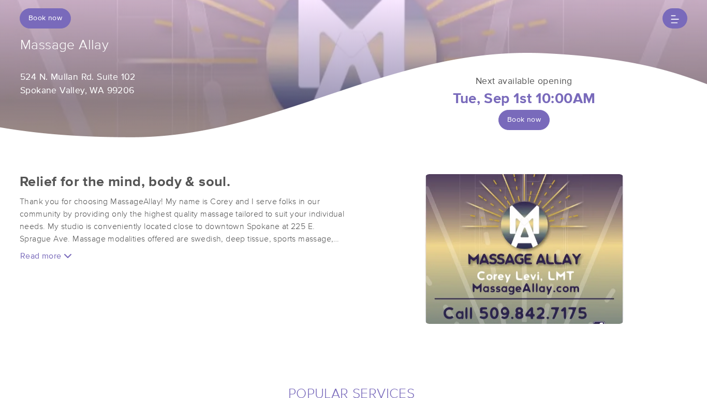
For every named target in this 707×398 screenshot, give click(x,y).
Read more (42, 256)
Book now (45, 18)
